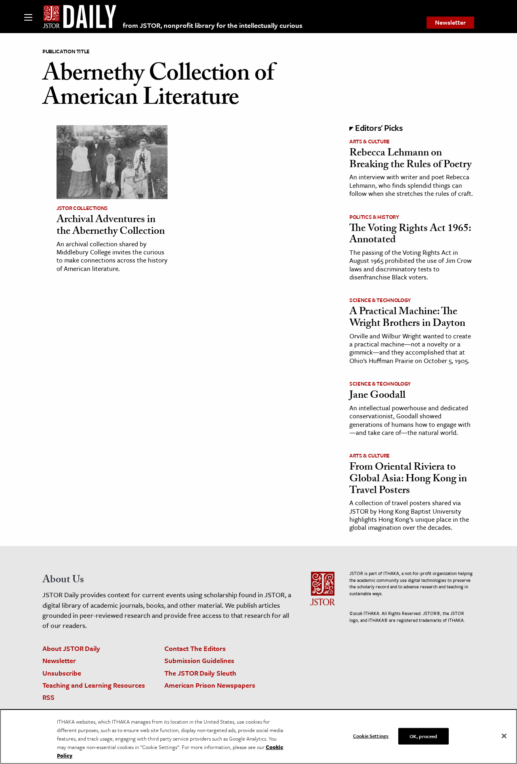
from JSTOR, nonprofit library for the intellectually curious (213, 25)
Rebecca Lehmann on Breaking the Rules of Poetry (410, 159)
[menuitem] (450, 23)
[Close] (504, 736)
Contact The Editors (195, 648)
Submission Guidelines (199, 660)
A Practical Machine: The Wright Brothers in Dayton (407, 318)
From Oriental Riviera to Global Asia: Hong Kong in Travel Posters (408, 479)
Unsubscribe (61, 673)
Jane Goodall (377, 396)
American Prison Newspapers (209, 685)
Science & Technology (380, 300)
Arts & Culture (369, 141)
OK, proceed (423, 735)
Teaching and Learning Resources (93, 685)
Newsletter (450, 22)
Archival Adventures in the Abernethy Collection (111, 226)
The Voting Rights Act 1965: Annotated (410, 235)
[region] (258, 736)
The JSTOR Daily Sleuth (200, 673)
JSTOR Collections (82, 208)
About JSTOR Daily (71, 648)
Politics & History (374, 217)
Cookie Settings (371, 735)
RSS (48, 697)
